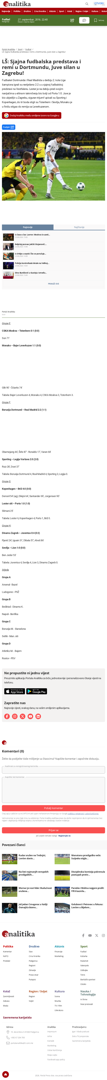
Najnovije (6, 11)
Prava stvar (33, 975)
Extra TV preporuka (80, 1036)
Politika (17, 11)
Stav (30, 951)
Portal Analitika (8, 49)
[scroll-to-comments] (84, 20)
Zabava (6, 1001)
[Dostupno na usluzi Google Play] (36, 691)
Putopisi (32, 979)
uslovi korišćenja (92, 813)
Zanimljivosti (8, 996)
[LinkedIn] (38, 716)
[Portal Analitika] (18, 933)
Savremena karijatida (17, 1017)
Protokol (6, 961)
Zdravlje (32, 970)
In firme (83, 999)
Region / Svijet (82, 11)
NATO (5, 956)
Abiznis (52, 11)
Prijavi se (54, 830)
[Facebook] (7, 716)
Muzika (58, 1001)
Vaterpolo (84, 965)
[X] (22, 716)
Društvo (27, 11)
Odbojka (84, 970)
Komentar (7, 951)
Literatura (59, 1010)
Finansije (58, 951)
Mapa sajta (52, 1055)
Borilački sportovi (87, 979)
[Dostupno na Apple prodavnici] (14, 691)
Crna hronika (40, 11)
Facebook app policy (56, 1059)
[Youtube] (30, 716)
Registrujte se (64, 835)
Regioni (32, 965)
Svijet (31, 1001)
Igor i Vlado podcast (80, 1031)
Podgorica (33, 961)
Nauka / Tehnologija (88, 993)
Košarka (83, 956)
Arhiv (49, 1036)
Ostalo (83, 984)
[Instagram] (15, 716)
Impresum (51, 1031)
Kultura (95, 11)
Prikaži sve (53, 283)
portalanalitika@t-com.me (22, 1043)
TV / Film (58, 1005)
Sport (61, 11)
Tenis (82, 975)
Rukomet (84, 961)
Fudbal (28, 49)
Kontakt (50, 1041)
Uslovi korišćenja (54, 1050)
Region (32, 996)
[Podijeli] (72, 20)
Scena (57, 996)
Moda (5, 1005)
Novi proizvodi (86, 1004)
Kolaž (69, 11)
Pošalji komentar (53, 808)
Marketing (59, 956)
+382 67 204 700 (18, 1037)
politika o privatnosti (76, 813)
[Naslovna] (5, 1074)
